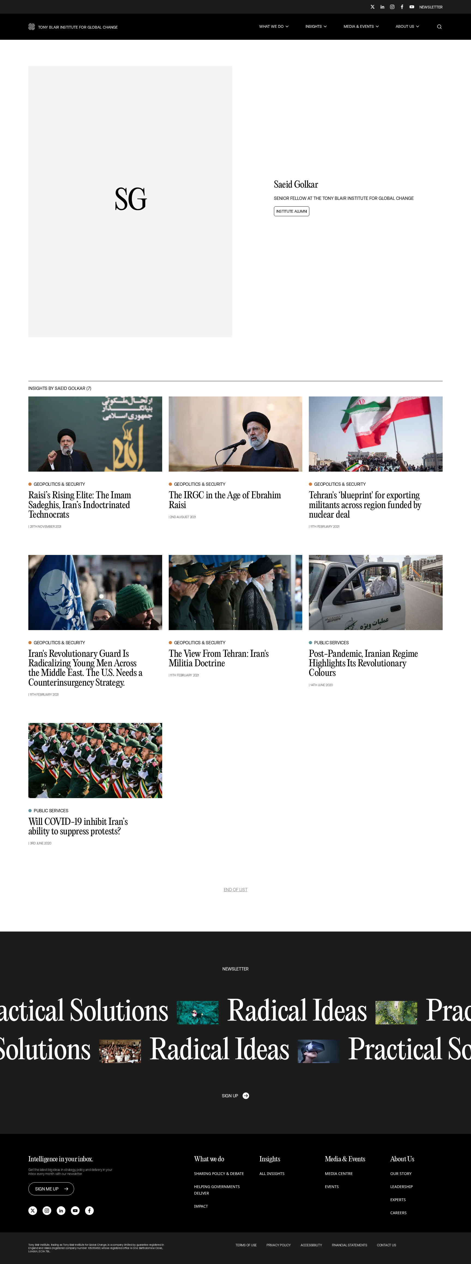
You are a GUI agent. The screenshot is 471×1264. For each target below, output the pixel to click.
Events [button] (332, 1186)
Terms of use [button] (246, 1245)
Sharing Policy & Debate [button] (219, 1173)
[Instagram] (392, 7)
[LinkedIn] (382, 7)
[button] (73, 27)
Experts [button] (398, 1199)
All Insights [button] (272, 1173)
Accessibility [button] (311, 1245)
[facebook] (89, 1210)
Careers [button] (398, 1212)
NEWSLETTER (431, 7)
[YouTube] (412, 7)
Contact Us (386, 1245)
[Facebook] (402, 7)
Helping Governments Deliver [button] (217, 1190)
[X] (372, 7)
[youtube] (75, 1210)
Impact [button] (201, 1206)
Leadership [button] (401, 1186)
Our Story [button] (401, 1173)
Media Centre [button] (339, 1173)
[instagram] (47, 1210)
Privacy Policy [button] (279, 1245)
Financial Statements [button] (349, 1245)
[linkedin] (61, 1210)
